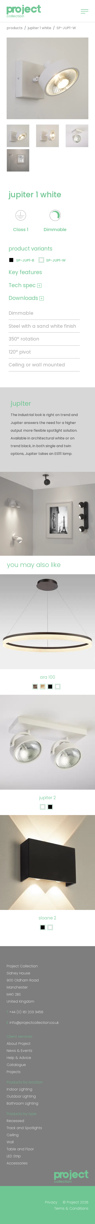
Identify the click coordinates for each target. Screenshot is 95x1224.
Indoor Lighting (19, 1089)
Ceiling (13, 1134)
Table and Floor (20, 1149)
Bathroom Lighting (22, 1103)
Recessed (15, 1120)
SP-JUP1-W (56, 260)
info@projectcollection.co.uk (33, 1022)
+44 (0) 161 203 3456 (25, 1012)
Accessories (17, 1163)
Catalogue (16, 1064)
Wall (10, 1142)
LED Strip (14, 1156)
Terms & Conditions (71, 1208)
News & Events (19, 1050)
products (15, 27)
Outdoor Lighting (21, 1096)
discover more (49, 657)
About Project (18, 1043)
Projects (14, 1071)
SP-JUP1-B (25, 260)
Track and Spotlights (24, 1127)
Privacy (51, 1202)
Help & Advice (19, 1057)
